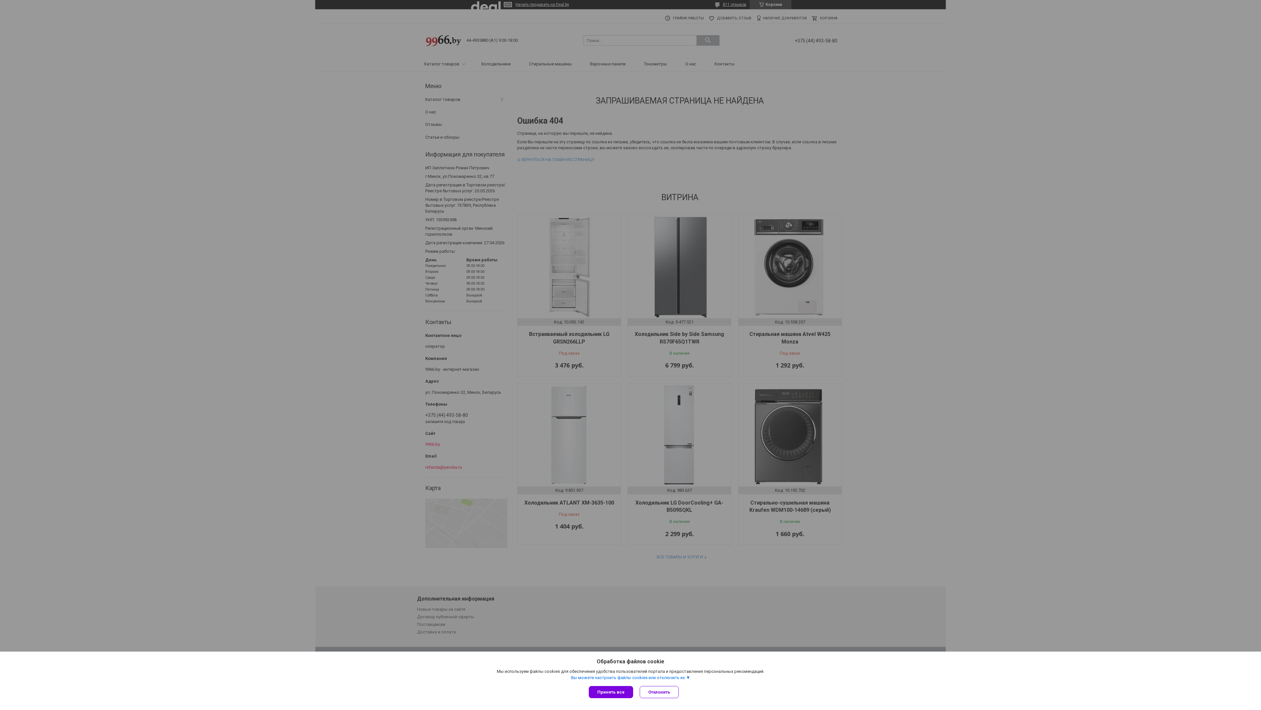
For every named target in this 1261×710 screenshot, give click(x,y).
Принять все (611, 692)
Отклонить (659, 692)
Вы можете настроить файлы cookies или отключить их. (628, 677)
